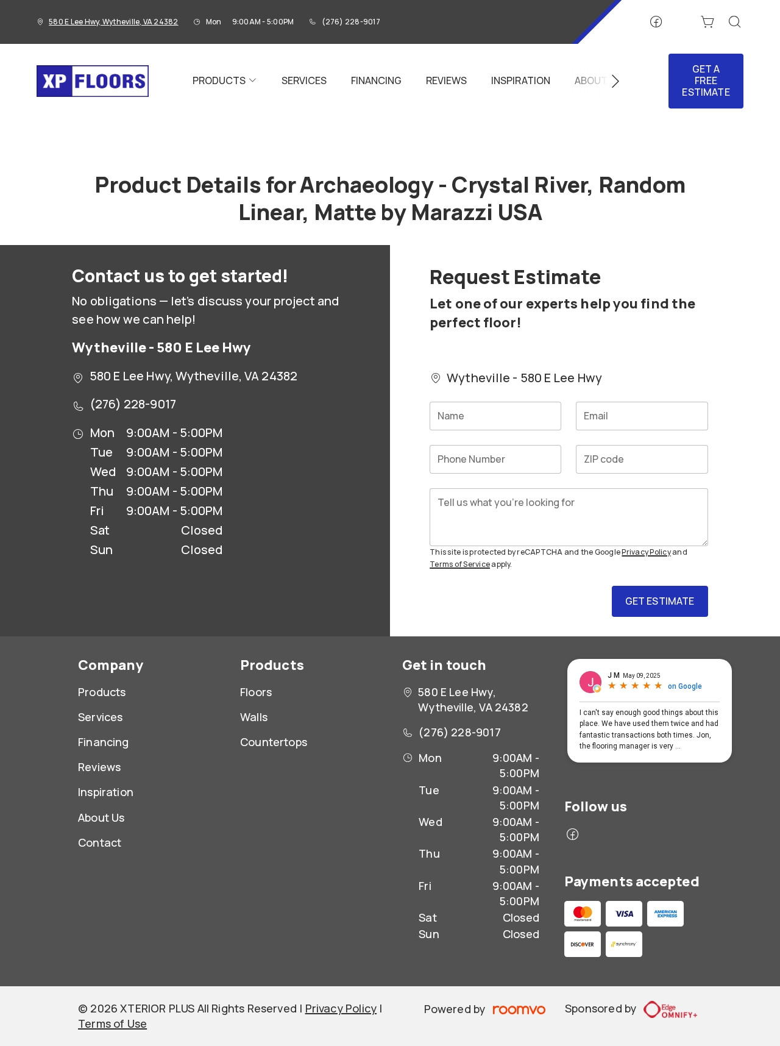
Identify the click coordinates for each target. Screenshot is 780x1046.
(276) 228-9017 (351, 21)
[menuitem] (225, 81)
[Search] (734, 21)
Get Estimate (660, 601)
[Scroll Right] (610, 81)
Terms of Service (460, 564)
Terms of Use (112, 1023)
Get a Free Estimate (705, 80)
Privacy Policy (646, 552)
